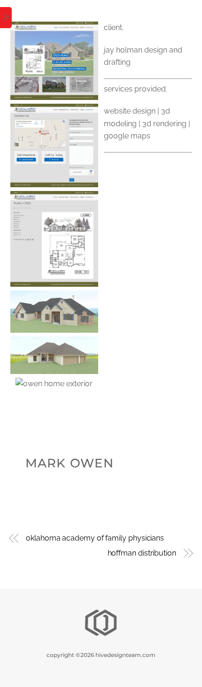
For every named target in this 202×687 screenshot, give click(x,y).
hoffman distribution (142, 553)
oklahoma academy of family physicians (95, 538)
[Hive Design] (101, 635)
